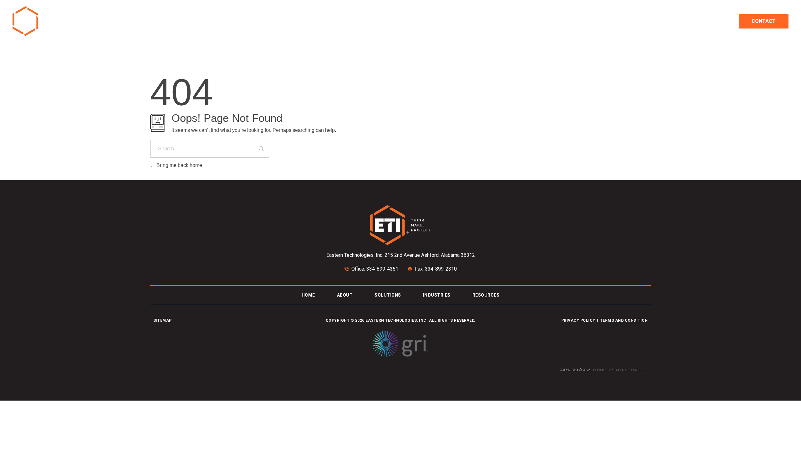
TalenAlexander (629, 370)
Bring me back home (178, 165)
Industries (631, 21)
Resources (681, 21)
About (557, 21)
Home (527, 21)
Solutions (591, 21)
